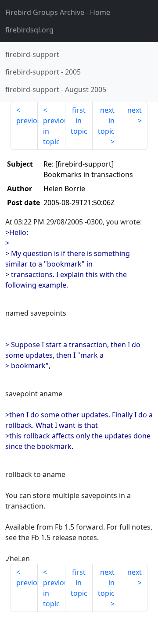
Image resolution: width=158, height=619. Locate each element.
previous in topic (54, 131)
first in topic (79, 120)
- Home (57, 12)
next (134, 110)
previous (27, 120)
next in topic (106, 120)
